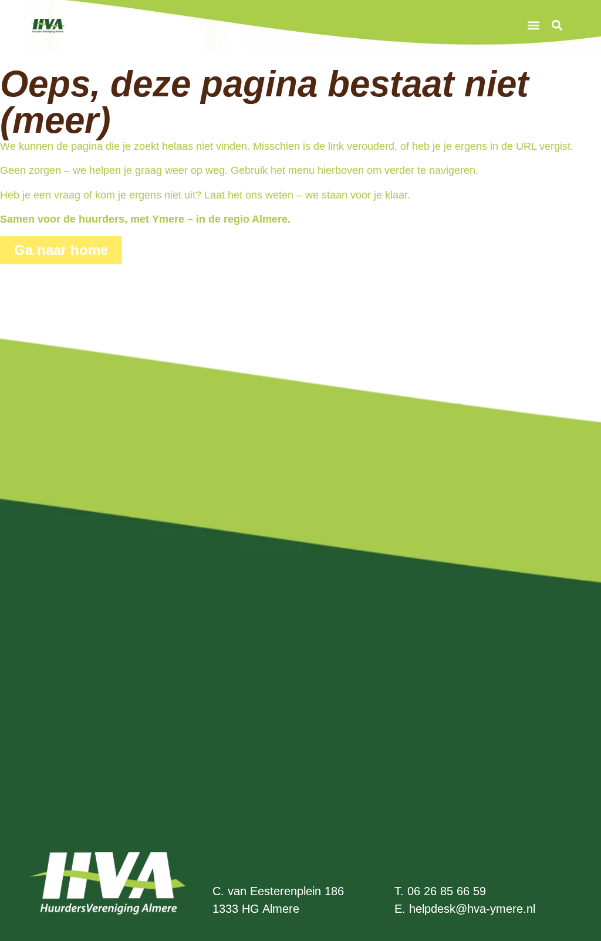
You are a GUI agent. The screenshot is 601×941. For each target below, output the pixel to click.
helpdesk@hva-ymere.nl (472, 908)
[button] (533, 25)
